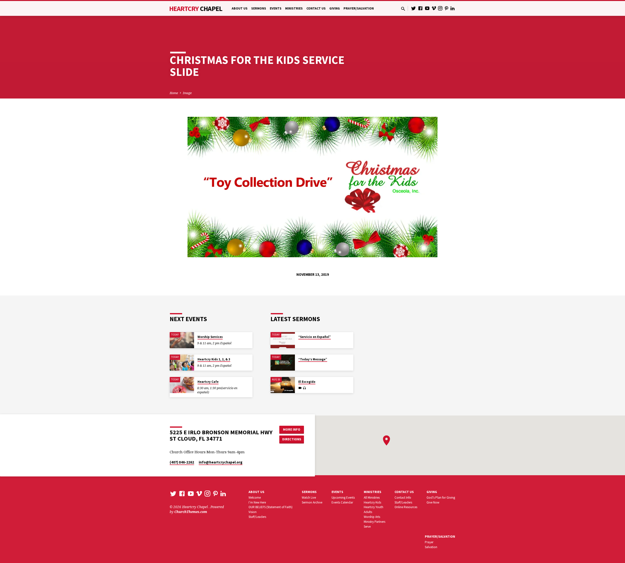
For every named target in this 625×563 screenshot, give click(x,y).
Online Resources (406, 507)
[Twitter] (413, 8)
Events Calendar (342, 502)
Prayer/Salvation (359, 8)
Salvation (431, 547)
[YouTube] (427, 8)
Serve (367, 526)
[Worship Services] (182, 340)
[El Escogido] (283, 385)
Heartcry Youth (373, 507)
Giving (334, 8)
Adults (368, 512)
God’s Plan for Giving (441, 497)
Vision (253, 512)
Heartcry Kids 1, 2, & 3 (214, 359)
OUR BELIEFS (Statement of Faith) (270, 507)
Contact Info (403, 497)
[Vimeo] (434, 8)
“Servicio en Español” (314, 337)
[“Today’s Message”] (283, 363)
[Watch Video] (300, 388)
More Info (291, 429)
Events (275, 8)
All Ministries (372, 497)
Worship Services (210, 337)
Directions (291, 439)
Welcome (255, 497)
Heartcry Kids (372, 502)
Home (174, 93)
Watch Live (309, 497)
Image (187, 93)
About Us (240, 8)
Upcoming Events (343, 497)
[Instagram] (440, 8)
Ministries (294, 8)
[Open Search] (403, 8)
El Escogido (306, 382)
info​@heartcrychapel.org (220, 462)
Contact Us (316, 8)
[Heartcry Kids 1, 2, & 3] (182, 363)
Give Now (433, 502)
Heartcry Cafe (208, 382)
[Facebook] (420, 8)
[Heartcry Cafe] (182, 385)
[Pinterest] (446, 8)
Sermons (258, 8)
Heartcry (195, 8)
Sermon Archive (312, 502)
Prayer (429, 542)
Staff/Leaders (257, 517)
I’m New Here (257, 502)
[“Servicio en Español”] (283, 340)
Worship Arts (372, 517)
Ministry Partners (374, 522)
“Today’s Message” (312, 359)
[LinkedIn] (452, 8)
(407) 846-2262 (182, 462)
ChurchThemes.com (190, 511)
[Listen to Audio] (304, 388)
